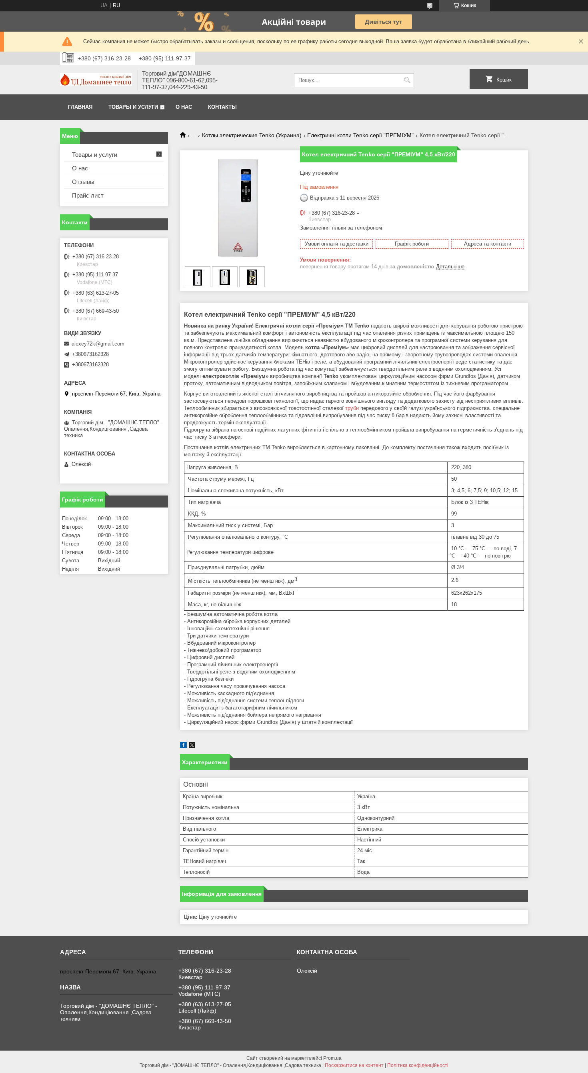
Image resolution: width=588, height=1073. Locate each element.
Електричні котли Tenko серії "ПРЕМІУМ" (360, 135)
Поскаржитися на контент (354, 1065)
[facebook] (183, 746)
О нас (184, 107)
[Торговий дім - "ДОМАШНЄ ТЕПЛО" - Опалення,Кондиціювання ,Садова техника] (96, 80)
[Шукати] (407, 80)
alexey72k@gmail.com (98, 344)
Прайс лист (88, 195)
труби (352, 408)
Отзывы (83, 181)
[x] (192, 746)
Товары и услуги (133, 107)
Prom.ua (332, 1058)
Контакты (222, 107)
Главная (80, 107)
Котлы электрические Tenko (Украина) (252, 135)
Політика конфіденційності (417, 1065)
